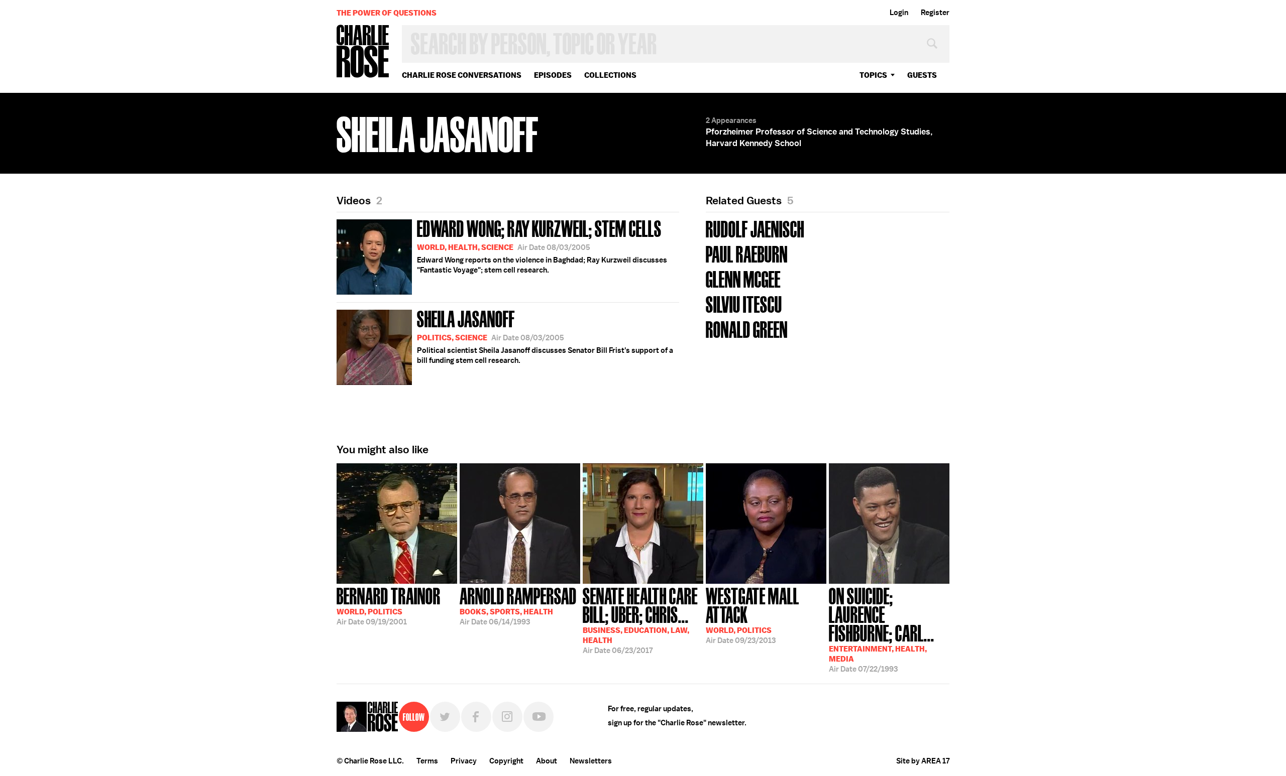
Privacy (464, 761)
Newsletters (591, 761)
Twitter (445, 717)
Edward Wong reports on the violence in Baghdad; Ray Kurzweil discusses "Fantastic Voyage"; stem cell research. (542, 245)
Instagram (507, 717)
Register (935, 13)
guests (922, 75)
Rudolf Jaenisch (755, 228)
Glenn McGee (743, 278)
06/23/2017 (640, 620)
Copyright (506, 761)
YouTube (538, 717)
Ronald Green (747, 328)
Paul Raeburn (747, 253)
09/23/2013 (752, 614)
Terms (427, 761)
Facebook (476, 717)
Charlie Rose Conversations (461, 75)
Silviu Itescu (744, 303)
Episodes (553, 75)
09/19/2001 (389, 605)
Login (899, 13)
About (546, 761)
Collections (610, 75)
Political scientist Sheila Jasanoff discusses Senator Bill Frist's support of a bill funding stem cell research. (545, 335)
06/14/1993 (518, 605)
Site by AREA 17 (922, 761)
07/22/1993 (881, 629)
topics (873, 75)
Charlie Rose (363, 52)
